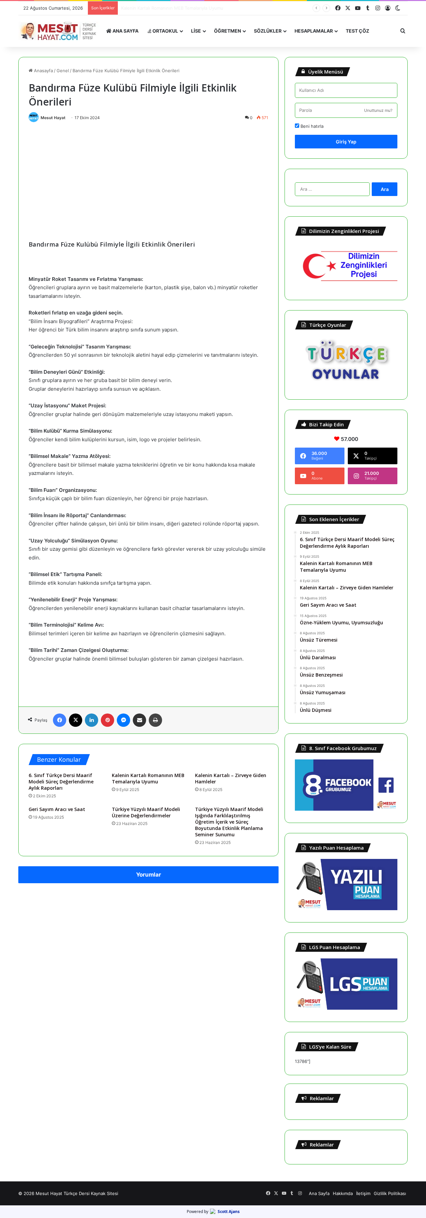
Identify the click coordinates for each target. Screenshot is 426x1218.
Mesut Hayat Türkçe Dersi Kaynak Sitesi (77, 1193)
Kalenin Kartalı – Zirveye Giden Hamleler (162, 8)
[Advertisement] (148, 175)
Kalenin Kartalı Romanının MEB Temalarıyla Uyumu (148, 778)
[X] (75, 720)
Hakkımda (343, 1193)
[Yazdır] (155, 720)
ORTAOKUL (164, 31)
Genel (63, 70)
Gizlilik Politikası (390, 1193)
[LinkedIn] (91, 720)
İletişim (363, 1193)
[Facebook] (59, 720)
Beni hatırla (311, 126)
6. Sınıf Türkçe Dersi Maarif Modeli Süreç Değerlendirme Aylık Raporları (61, 781)
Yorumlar (148, 874)
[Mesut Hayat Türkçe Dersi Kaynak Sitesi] (60, 31)
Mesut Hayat (53, 117)
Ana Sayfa (319, 1193)
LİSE (196, 31)
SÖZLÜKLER (268, 31)
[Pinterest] (107, 720)
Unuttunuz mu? (378, 110)
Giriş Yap (346, 141)
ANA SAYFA (124, 31)
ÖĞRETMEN (227, 31)
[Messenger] (123, 720)
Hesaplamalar (314, 31)
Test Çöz (357, 31)
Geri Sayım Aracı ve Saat (57, 809)
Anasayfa (43, 70)
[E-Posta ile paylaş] (139, 720)
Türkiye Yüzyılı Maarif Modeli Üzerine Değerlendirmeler (146, 812)
